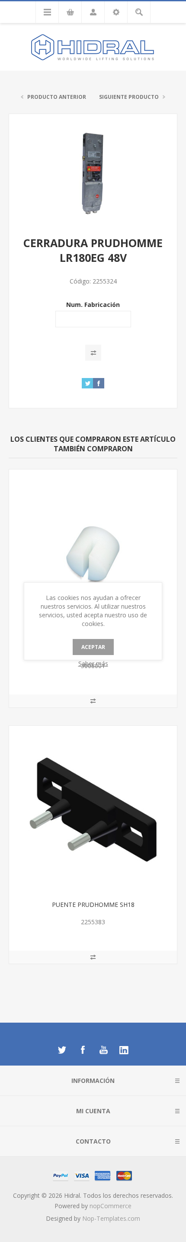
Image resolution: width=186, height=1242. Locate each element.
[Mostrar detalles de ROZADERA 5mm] (93, 553)
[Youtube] (103, 1050)
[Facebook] (83, 1050)
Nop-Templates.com (111, 1218)
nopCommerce (110, 1206)
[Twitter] (62, 1050)
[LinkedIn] (124, 1050)
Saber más (93, 663)
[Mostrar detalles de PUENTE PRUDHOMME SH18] (93, 810)
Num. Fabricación (93, 304)
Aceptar (93, 647)
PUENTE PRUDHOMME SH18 (93, 904)
